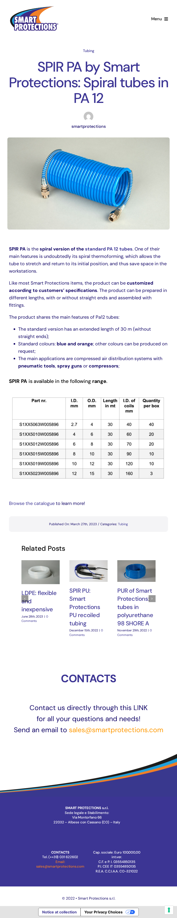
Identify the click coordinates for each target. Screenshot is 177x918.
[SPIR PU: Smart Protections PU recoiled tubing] (88, 571)
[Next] (152, 598)
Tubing (88, 50)
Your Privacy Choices (103, 912)
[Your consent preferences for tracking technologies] (169, 910)
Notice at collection (59, 912)
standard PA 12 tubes (109, 249)
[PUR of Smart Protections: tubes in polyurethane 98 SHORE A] (136, 571)
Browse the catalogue (32, 503)
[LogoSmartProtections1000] (34, 6)
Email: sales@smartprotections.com (60, 864)
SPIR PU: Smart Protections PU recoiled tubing (84, 607)
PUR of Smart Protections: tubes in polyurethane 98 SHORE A (135, 607)
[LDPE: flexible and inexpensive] (40, 572)
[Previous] (24, 598)
